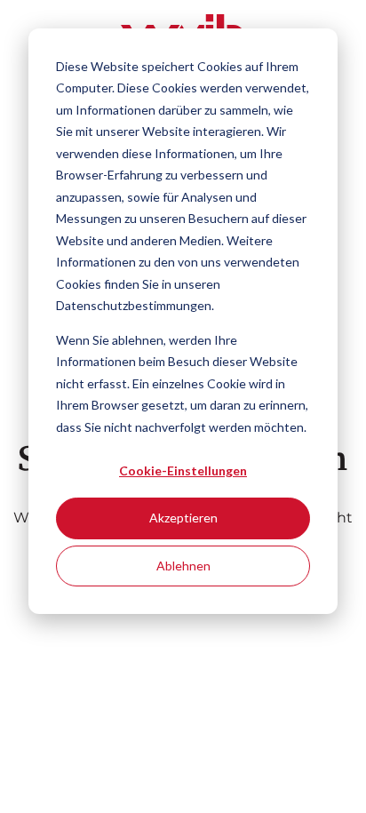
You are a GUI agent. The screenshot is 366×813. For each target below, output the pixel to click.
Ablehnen (183, 565)
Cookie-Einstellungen (183, 470)
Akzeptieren (183, 517)
